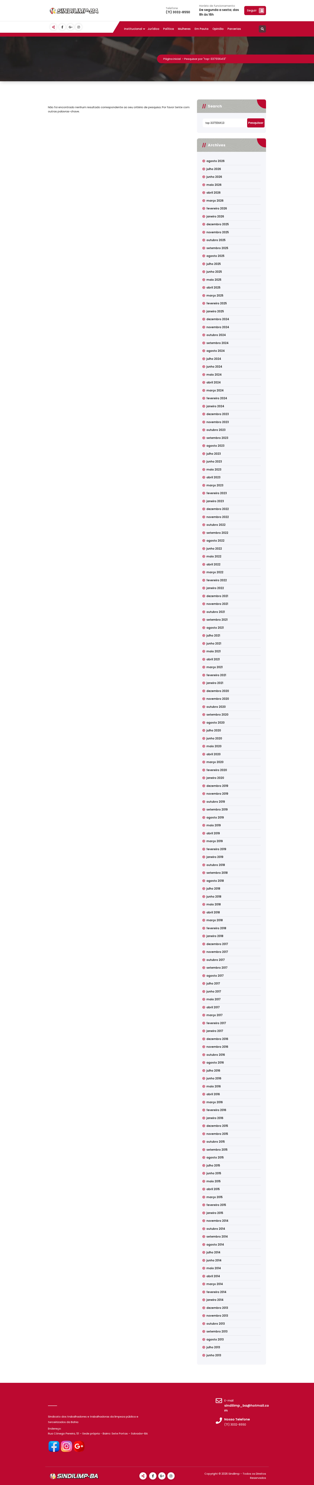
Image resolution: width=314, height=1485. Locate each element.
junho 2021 (213, 643)
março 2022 (214, 572)
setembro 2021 (217, 620)
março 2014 (214, 1284)
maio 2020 (214, 746)
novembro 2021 (217, 604)
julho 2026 (213, 169)
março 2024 (215, 390)
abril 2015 (213, 1189)
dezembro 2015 (217, 1126)
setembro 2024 (217, 343)
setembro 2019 (217, 809)
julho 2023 (213, 454)
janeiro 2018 (214, 936)
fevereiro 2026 (216, 208)
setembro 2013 (217, 1331)
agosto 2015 (215, 1157)
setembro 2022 (217, 533)
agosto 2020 (215, 723)
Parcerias (234, 29)
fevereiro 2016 (216, 1110)
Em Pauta (201, 29)
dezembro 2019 (217, 786)
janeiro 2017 (214, 1031)
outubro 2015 (215, 1142)
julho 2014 (213, 1252)
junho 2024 (214, 367)
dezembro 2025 (217, 224)
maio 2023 (213, 469)
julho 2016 (213, 1070)
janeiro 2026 (215, 216)
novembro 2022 (217, 517)
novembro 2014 (217, 1221)
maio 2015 (213, 1181)
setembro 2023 (217, 438)
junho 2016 (213, 1078)
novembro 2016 (217, 1047)
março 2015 (214, 1197)
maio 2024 (214, 375)
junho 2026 (214, 177)
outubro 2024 (216, 335)
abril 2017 (213, 1007)
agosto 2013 (215, 1339)
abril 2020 (213, 754)
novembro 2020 (217, 699)
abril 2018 (213, 912)
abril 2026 (213, 193)
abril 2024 (213, 382)
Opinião (218, 29)
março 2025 (214, 295)
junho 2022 (214, 549)
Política (168, 29)
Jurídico (153, 29)
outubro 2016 (215, 1055)
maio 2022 (213, 556)
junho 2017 (213, 991)
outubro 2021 (215, 612)
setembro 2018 (217, 873)
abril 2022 (213, 564)
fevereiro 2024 (216, 398)
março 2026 (215, 201)
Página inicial (172, 59)
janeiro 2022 (215, 588)
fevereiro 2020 (216, 770)
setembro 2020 (217, 715)
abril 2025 (213, 287)
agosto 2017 (215, 976)
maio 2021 (213, 651)
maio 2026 (214, 185)
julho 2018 (213, 888)
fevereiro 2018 (216, 928)
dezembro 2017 (217, 944)
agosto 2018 (215, 881)
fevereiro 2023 (216, 493)
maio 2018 (213, 904)
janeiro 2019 (214, 857)
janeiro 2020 (215, 778)
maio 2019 (213, 825)
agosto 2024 (215, 351)
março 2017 (214, 1015)
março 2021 (214, 667)
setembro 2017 (217, 968)
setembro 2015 (217, 1150)
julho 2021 (213, 635)
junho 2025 (214, 272)
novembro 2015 (217, 1134)
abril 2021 (213, 659)
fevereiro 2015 (216, 1205)
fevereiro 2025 (216, 303)
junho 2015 (213, 1173)
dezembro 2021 (217, 596)
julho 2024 (213, 359)
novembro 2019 (217, 794)
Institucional (133, 29)
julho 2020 (213, 730)
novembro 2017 (217, 952)
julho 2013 (213, 1347)
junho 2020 (214, 738)
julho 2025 (213, 264)
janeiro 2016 (214, 1118)
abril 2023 (213, 477)
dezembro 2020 (217, 691)
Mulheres (184, 29)
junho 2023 (214, 461)
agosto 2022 (215, 541)
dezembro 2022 (217, 509)
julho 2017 (213, 983)
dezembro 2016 (217, 1039)
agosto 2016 (215, 1062)
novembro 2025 (217, 232)
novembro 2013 (217, 1316)
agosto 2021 (215, 628)
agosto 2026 (215, 161)
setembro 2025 (217, 248)
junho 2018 (213, 896)
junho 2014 (214, 1260)
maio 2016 (213, 1086)
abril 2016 (213, 1094)
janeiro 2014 (215, 1300)
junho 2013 (213, 1355)
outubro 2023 (216, 430)
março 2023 (214, 485)
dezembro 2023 (217, 414)
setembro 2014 (217, 1236)
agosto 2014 (215, 1244)
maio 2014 (213, 1268)
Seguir (252, 10)
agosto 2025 (215, 256)
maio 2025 (213, 280)
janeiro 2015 (214, 1213)
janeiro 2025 (215, 311)
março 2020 (215, 762)
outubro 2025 (216, 240)
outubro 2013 (215, 1324)
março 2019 (214, 841)
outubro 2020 (216, 707)
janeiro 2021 (214, 683)
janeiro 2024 (215, 406)
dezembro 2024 (217, 319)
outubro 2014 (215, 1229)
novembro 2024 (217, 327)
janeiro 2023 (215, 501)
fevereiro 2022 (216, 580)
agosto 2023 (215, 446)
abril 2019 (213, 833)
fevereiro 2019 (216, 849)
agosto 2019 (215, 817)
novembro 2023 (217, 422)
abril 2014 (213, 1276)
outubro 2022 (216, 525)
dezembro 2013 (217, 1308)
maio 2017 (213, 999)
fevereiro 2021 (216, 675)
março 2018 (214, 920)
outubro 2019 (215, 802)
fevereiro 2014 (216, 1292)
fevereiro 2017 (216, 1023)
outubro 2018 (215, 865)
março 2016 (214, 1102)
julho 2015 (213, 1165)
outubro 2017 (215, 960)
